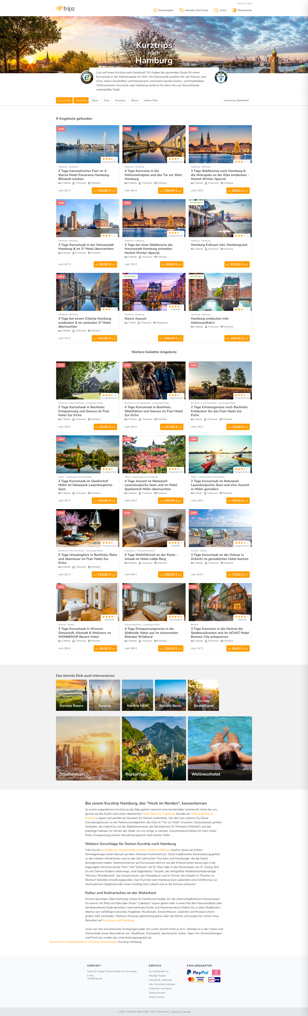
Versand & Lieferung (160, 980)
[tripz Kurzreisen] (65, 8)
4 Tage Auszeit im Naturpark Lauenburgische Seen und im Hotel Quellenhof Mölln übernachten (151, 485)
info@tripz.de (94, 978)
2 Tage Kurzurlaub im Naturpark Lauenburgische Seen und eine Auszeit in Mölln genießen (220, 485)
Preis (106, 100)
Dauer (95, 100)
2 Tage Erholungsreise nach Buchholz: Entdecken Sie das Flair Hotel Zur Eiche (219, 411)
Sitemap (187, 1011)
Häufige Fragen (244, 3)
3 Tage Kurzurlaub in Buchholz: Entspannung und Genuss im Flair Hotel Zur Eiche (83, 411)
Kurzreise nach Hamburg (118, 920)
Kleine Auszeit (135, 318)
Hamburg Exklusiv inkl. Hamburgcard (219, 245)
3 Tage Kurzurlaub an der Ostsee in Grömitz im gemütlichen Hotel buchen (219, 557)
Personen (120, 100)
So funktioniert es (159, 971)
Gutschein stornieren (160, 988)
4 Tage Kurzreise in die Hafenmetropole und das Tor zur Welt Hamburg (153, 175)
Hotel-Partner (156, 997)
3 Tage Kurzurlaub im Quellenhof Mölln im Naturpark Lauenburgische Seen (85, 485)
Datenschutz (163, 1011)
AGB (153, 1011)
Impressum (176, 1011)
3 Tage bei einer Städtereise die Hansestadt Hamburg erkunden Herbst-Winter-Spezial (149, 249)
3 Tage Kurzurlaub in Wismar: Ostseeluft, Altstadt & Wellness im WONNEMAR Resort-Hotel (84, 633)
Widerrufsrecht (157, 992)
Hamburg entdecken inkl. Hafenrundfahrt (210, 320)
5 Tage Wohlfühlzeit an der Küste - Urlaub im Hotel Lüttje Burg (151, 557)
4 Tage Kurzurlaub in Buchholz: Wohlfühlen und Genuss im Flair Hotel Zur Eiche (154, 411)
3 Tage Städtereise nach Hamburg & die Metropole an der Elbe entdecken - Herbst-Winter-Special (220, 175)
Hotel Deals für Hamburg (158, 814)
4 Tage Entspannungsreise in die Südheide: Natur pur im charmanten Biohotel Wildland (151, 633)
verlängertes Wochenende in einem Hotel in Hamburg (136, 850)
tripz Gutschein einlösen (162, 984)
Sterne (134, 100)
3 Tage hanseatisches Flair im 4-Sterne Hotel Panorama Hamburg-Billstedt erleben (84, 175)
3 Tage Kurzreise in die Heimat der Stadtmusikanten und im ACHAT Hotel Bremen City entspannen (220, 633)
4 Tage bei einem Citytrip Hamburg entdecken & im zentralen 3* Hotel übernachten (84, 322)
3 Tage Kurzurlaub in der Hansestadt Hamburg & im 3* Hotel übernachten (86, 247)
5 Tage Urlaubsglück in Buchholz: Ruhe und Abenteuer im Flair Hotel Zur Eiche (87, 559)
